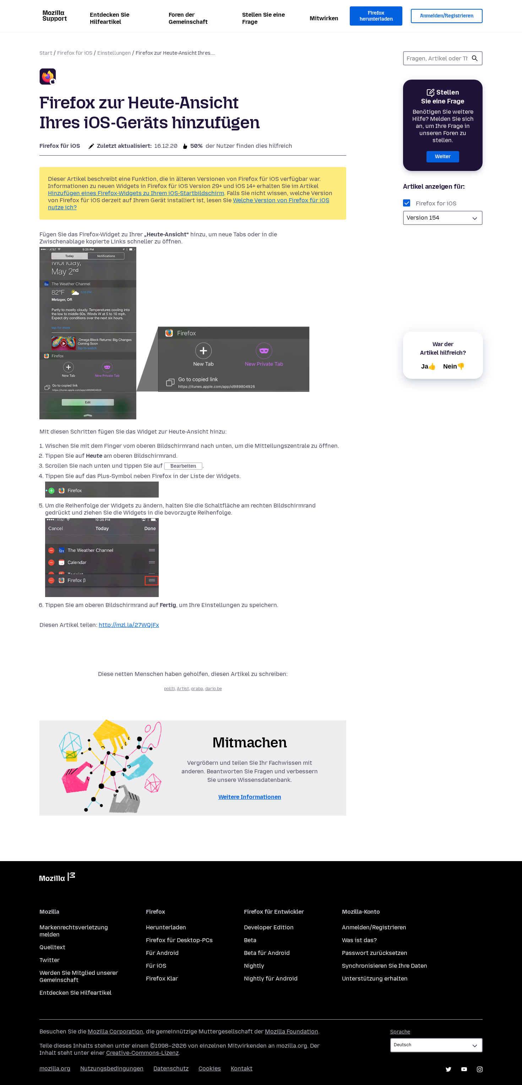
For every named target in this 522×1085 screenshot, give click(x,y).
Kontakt (241, 1068)
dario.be (213, 688)
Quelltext (52, 947)
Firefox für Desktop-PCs (179, 940)
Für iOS (156, 965)
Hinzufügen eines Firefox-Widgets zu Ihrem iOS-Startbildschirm (136, 193)
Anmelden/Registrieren (446, 16)
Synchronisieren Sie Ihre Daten (384, 965)
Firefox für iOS (74, 53)
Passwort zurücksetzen (374, 953)
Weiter (443, 157)
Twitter (49, 960)
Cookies (210, 1068)
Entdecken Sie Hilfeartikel (109, 18)
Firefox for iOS (436, 203)
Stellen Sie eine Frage (263, 18)
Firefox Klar (162, 978)
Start (45, 53)
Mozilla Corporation (115, 1031)
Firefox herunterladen (376, 16)
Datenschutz (171, 1068)
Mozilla (57, 878)
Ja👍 (428, 366)
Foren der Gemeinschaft (188, 18)
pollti (169, 688)
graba (197, 688)
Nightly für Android (271, 978)
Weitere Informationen (249, 797)
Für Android (162, 953)
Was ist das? (359, 940)
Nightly (254, 965)
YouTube (464, 1069)
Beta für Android (267, 953)
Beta (250, 940)
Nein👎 (454, 366)
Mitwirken (324, 18)
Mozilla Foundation (291, 1031)
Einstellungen (114, 53)
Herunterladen (166, 927)
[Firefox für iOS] (47, 77)
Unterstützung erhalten (375, 978)
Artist (183, 688)
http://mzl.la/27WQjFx (129, 625)
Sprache (400, 1032)
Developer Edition (269, 927)
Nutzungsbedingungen (111, 1068)
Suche (474, 58)
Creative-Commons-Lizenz (142, 1052)
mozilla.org (54, 1068)
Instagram (480, 1069)
